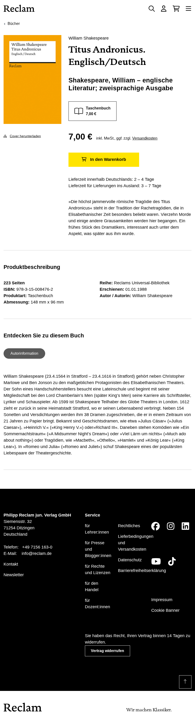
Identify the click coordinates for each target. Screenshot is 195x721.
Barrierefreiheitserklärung (142, 570)
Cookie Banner (165, 610)
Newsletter (14, 574)
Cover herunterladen (25, 136)
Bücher (14, 24)
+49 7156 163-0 (37, 547)
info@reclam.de (37, 553)
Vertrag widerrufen (107, 651)
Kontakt (11, 564)
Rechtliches (129, 525)
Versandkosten (144, 138)
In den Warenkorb (108, 159)
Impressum (161, 599)
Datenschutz (130, 560)
